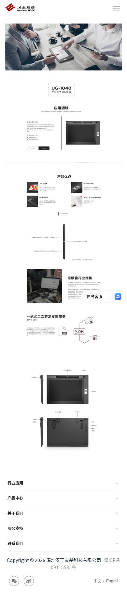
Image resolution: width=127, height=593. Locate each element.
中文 (98, 581)
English (113, 581)
